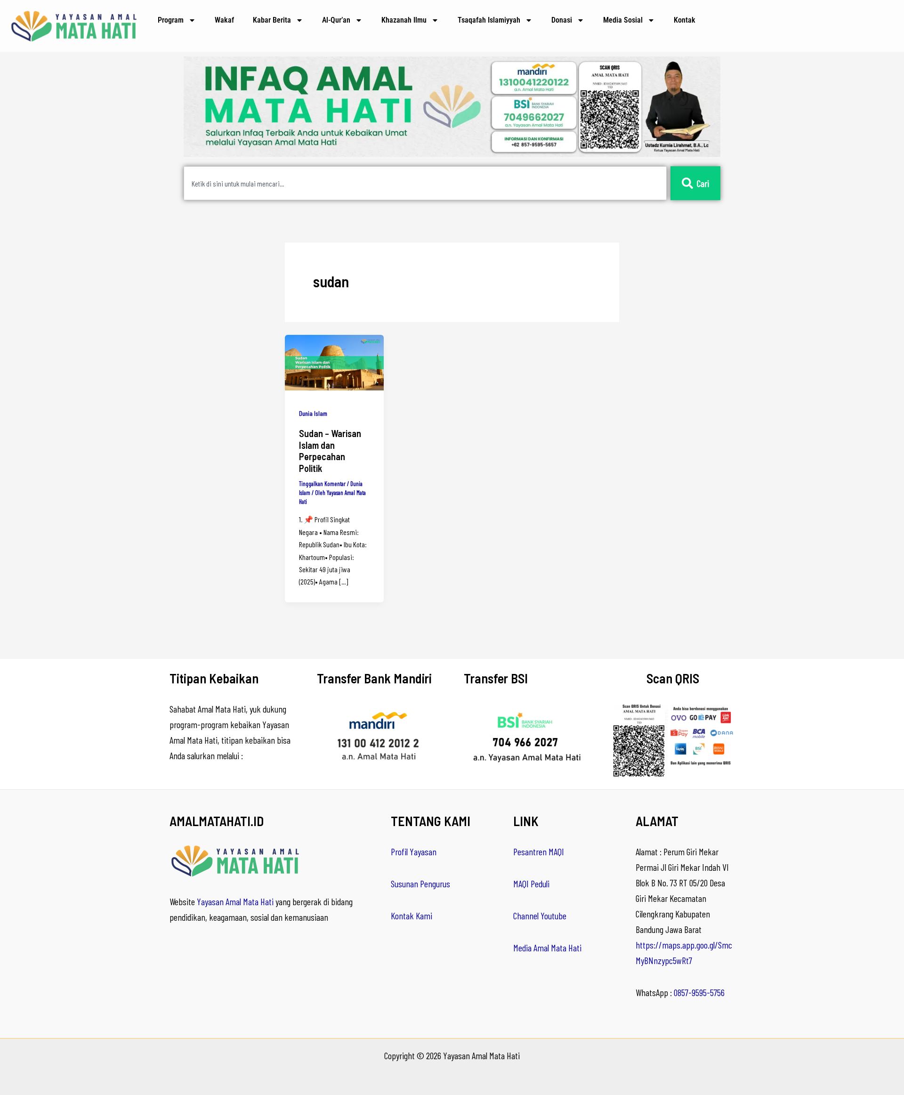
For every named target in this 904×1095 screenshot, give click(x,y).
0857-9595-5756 (699, 992)
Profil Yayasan (413, 851)
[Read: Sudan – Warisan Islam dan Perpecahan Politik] (334, 361)
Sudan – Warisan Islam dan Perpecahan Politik (330, 451)
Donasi (561, 20)
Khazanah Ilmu (404, 20)
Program (171, 20)
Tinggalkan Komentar (322, 483)
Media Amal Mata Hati (547, 947)
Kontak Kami (411, 915)
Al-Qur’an (336, 20)
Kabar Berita (272, 20)
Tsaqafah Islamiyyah (489, 20)
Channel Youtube (539, 915)
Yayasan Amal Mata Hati (235, 901)
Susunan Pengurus (420, 883)
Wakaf (224, 20)
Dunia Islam (313, 413)
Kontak (684, 20)
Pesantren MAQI (538, 851)
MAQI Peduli (531, 883)
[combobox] (425, 183)
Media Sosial (623, 20)
